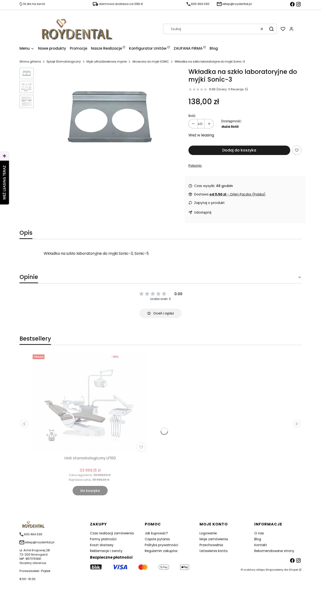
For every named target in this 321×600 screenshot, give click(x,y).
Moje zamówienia (214, 539)
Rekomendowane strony (274, 550)
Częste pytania (157, 539)
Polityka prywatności (161, 545)
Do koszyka (90, 490)
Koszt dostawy (102, 545)
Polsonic (195, 165)
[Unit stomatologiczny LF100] (90, 403)
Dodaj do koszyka (239, 150)
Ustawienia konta (213, 550)
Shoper (293, 570)
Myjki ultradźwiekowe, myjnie (106, 62)
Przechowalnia (211, 545)
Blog (257, 539)
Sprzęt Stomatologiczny (64, 62)
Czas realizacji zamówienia (112, 533)
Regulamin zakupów (161, 550)
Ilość (192, 115)
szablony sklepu (254, 570)
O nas (259, 533)
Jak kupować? (156, 533)
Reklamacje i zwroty (106, 550)
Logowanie (208, 533)
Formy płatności (103, 539)
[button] (271, 29)
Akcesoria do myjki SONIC (150, 62)
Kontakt (260, 545)
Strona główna (30, 62)
